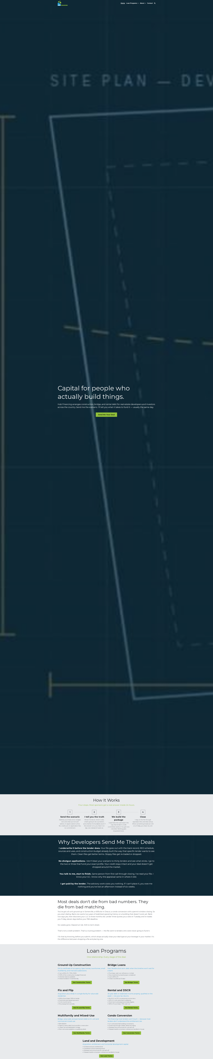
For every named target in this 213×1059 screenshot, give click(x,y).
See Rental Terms (131, 1008)
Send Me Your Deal (106, 415)
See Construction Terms (81, 982)
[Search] (154, 3)
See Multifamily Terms (81, 1033)
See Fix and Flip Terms (81, 1008)
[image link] (63, 3)
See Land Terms (106, 1056)
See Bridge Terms (131, 982)
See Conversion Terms (131, 1033)
